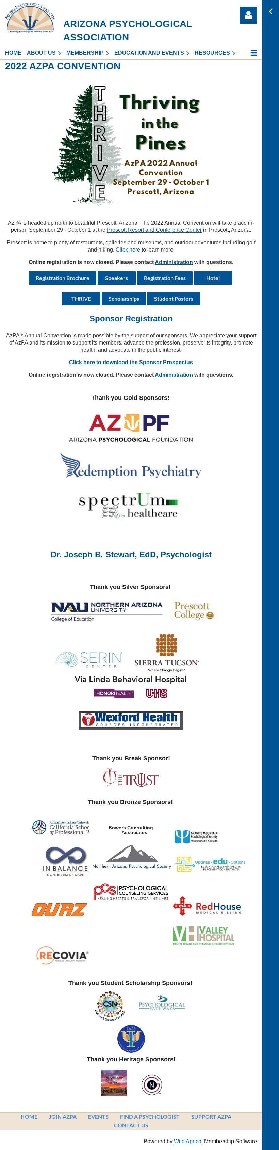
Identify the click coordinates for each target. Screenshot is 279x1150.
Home (29, 1116)
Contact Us (131, 1125)
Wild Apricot (188, 1141)
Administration (174, 262)
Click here (128, 250)
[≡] (249, 52)
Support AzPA (211, 1116)
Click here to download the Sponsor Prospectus (131, 362)
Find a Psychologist (150, 1116)
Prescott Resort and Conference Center (154, 230)
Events (98, 1116)
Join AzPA (63, 1116)
